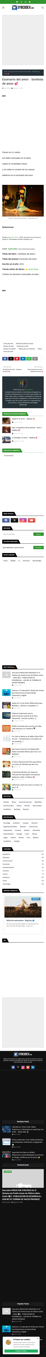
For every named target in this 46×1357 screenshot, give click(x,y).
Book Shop (33, 269)
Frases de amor (13, 71)
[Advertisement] (23, 37)
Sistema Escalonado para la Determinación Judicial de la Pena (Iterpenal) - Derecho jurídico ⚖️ (25, 715)
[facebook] (17, 2)
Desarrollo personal (25, 802)
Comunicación (33, 826)
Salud (23, 881)
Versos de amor (8, 351)
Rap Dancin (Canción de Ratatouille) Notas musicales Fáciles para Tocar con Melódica (26, 751)
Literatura (34, 823)
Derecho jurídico (8, 806)
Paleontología (37, 561)
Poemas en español (9, 349)
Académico (16, 823)
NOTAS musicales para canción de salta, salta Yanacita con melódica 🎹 (27, 727)
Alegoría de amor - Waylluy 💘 (23, 419)
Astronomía (36, 830)
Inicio (5, 71)
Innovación (26, 561)
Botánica (36, 837)
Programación (7, 830)
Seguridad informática (10, 826)
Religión (13, 561)
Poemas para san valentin (27, 349)
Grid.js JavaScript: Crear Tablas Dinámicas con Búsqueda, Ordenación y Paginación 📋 (27, 1142)
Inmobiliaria (7, 809)
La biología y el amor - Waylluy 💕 (25, 438)
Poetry (40, 349)
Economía (18, 830)
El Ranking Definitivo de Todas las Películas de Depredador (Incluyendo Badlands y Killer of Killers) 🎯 (26, 774)
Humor (27, 834)
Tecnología (6, 823)
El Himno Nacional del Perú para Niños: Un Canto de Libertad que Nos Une (27, 763)
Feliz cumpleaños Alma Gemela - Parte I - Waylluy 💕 (27, 429)
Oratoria (13, 837)
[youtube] (31, 520)
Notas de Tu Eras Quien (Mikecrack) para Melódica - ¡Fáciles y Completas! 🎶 (27, 704)
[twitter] (21, 2)
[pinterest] (29, 2)
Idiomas (19, 806)
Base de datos (37, 806)
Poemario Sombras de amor (24, 343)
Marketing (17, 809)
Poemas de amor (8, 346)
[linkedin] (32, 1067)
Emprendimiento (8, 834)
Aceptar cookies (21, 1351)
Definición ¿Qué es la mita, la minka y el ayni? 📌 (27, 786)
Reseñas (27, 806)
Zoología (16, 841)
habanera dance (13, 237)
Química (21, 837)
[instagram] (25, 2)
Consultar (38, 547)
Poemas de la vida (22, 346)
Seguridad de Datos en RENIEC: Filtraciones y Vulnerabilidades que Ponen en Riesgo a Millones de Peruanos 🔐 (27, 1154)
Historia (34, 834)
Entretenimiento (23, 867)
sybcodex (7, 88)
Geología (19, 834)
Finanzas (23, 871)
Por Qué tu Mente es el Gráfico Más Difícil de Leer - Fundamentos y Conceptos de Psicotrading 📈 (27, 738)
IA (19, 561)
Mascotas (26, 809)
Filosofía (6, 802)
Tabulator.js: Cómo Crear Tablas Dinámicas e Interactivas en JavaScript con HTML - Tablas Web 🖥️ (28, 1129)
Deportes (27, 830)
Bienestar (23, 826)
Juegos (5, 837)
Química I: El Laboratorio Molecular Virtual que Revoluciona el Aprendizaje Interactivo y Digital (28, 692)
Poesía (5, 561)
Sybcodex (13, 249)
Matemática (38, 802)
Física (28, 837)
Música (14, 802)
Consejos (25, 823)
